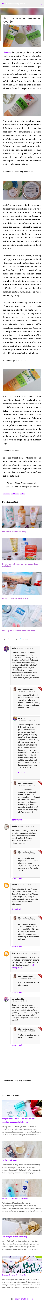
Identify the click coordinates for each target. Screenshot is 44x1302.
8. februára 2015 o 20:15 (27, 920)
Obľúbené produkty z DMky (14, 531)
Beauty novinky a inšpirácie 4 (15, 598)
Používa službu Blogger (23, 1299)
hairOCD (21, 718)
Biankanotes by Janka (15, 4)
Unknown (16, 885)
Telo (22, 493)
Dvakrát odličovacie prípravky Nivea (15, 1198)
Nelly (14, 648)
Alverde (6, 493)
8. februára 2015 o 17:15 (26, 826)
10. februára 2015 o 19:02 (27, 978)
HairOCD (21, 773)
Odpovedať (17, 820)
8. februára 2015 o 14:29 (25, 648)
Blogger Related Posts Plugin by (11, 639)
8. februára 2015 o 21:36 (27, 785)
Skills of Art (16, 909)
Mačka (14, 826)
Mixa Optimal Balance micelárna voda (18, 631)
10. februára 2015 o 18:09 (28, 953)
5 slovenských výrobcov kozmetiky (14, 1237)
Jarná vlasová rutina (9, 1160)
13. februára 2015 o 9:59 (27, 1031)
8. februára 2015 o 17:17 (27, 691)
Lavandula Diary (19, 999)
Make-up (15, 493)
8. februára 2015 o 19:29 (28, 885)
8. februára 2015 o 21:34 (27, 720)
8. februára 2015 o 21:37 (27, 854)
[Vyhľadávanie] (40, 3)
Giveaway (7, 52)
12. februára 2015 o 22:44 (21, 1001)
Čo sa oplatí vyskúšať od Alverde (14, 1275)
